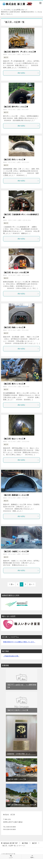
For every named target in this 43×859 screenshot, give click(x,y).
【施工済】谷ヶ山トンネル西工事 (16, 272)
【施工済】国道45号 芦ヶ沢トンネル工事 (19, 52)
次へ (30, 584)
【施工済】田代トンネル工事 (14, 159)
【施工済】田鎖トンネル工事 (14, 327)
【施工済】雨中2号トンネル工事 (15, 107)
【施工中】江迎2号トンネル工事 (17, 710)
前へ (12, 584)
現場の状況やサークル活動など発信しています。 (19, 642)
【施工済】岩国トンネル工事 (16, 779)
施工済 (6, 57)
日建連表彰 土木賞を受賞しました (18, 754)
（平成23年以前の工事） (11, 656)
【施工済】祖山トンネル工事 (14, 439)
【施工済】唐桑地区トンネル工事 (16, 495)
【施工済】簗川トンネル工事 (14, 384)
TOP (10, 843)
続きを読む (21, 73)
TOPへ (32, 857)
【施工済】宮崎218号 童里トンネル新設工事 (21, 805)
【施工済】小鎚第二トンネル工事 (16, 551)
